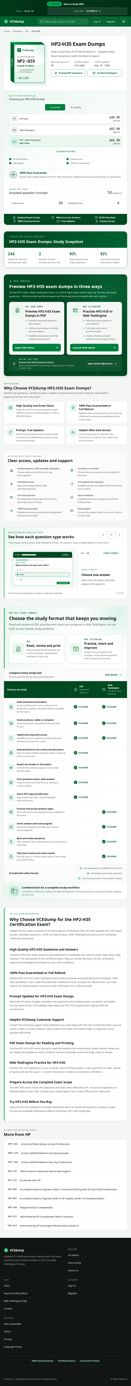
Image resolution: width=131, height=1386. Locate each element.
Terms (7, 1331)
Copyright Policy (13, 1346)
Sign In (97, 21)
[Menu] (123, 21)
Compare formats (65, 151)
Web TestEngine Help (15, 1300)
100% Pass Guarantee (42, 1360)
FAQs (7, 1285)
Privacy (8, 1339)
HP (26, 31)
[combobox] (66, 21)
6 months (76, 107)
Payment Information (15, 1293)
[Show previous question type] (103, 534)
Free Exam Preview (90, 1360)
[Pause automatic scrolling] (111, 534)
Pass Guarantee (12, 1323)
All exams (17, 31)
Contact (8, 1308)
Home (7, 31)
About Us (73, 1270)
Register (111, 21)
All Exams (73, 1255)
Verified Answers (66, 1360)
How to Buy (74, 1262)
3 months (55, 107)
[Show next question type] (119, 534)
